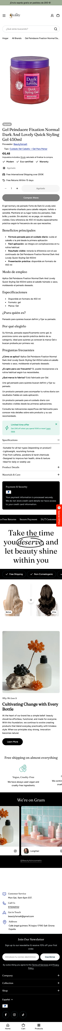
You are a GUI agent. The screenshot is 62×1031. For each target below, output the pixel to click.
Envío (23, 157)
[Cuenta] (52, 15)
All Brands (16, 38)
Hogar (5, 38)
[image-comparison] (31, 600)
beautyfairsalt (20, 144)
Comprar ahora (31, 197)
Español (6, 999)
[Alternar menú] (4, 15)
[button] (59, 515)
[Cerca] (56, 424)
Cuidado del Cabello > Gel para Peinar (28, 149)
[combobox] (31, 28)
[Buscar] (55, 29)
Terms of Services (40, 965)
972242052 (13, 907)
